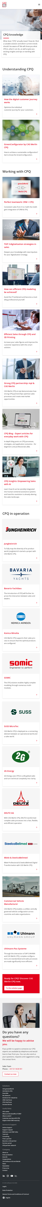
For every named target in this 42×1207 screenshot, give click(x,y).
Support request (7, 1130)
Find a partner (7, 1139)
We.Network (6, 1095)
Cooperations (6, 1159)
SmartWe (5, 1093)
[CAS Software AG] (4, 4)
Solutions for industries (9, 1098)
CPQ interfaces (7, 1102)
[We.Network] (16, 1176)
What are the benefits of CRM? (11, 1114)
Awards (4, 1157)
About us (5, 1152)
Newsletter (5, 1166)
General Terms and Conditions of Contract (15, 1194)
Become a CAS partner (9, 1141)
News (4, 1164)
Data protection (7, 1155)
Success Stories (7, 1104)
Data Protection (7, 1190)
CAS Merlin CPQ (7, 1091)
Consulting (5, 1136)
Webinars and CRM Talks (10, 1132)
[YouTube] (12, 1176)
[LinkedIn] (3, 1176)
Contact (4, 1170)
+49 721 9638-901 (15, 1069)
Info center (5, 1111)
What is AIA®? (6, 1116)
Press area (5, 1168)
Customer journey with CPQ (11, 1118)
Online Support (7, 1127)
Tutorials (5, 1134)
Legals (4, 1186)
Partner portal (7, 1143)
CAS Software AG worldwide (11, 1161)
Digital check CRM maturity (11, 1120)
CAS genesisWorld (8, 1089)
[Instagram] (8, 1176)
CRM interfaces (7, 1100)
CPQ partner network (9, 1145)
